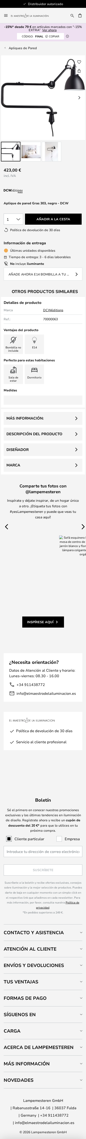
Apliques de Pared (23, 48)
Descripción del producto (34, 433)
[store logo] (32, 15)
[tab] (43, 932)
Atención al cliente (30, 949)
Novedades (18, 1080)
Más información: (25, 418)
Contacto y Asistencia (34, 932)
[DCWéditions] (27, 191)
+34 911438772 (31, 684)
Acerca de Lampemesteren (39, 1047)
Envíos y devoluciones (34, 965)
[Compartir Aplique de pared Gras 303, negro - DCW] (79, 70)
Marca (13, 465)
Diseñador (17, 449)
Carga (12, 1031)
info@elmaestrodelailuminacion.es (46, 693)
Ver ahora (49, 30)
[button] (10, 151)
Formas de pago (25, 998)
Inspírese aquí (40, 622)
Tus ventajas (21, 982)
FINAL (40, 36)
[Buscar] (72, 15)
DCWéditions (53, 310)
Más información (27, 1063)
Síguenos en (20, 1014)
